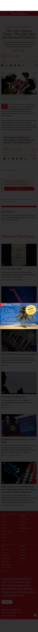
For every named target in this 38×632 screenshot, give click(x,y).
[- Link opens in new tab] (19, 316)
